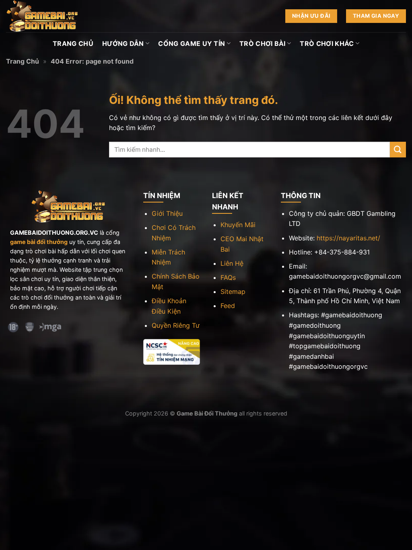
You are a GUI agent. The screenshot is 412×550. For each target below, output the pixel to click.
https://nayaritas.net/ (348, 238)
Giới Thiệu (167, 213)
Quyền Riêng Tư (176, 325)
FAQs (228, 277)
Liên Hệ (231, 263)
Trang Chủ (73, 43)
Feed (227, 306)
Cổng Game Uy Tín (191, 43)
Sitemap (232, 291)
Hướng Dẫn (123, 43)
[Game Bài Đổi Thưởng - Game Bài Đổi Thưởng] (46, 16)
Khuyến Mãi (237, 225)
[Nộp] (398, 149)
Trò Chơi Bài (262, 43)
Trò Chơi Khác (327, 43)
